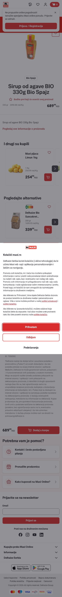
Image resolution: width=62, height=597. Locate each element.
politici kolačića (9, 304)
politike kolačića (40, 315)
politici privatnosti (49, 301)
